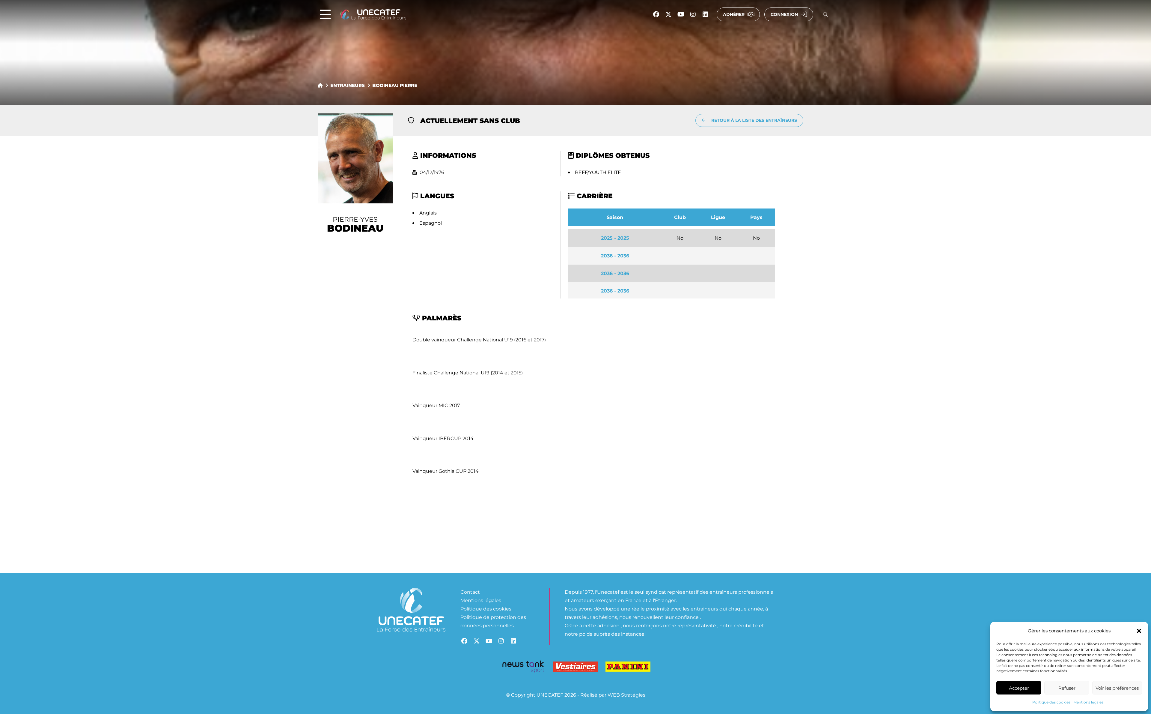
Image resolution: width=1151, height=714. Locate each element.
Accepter (1019, 688)
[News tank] (523, 668)
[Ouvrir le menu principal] (325, 14)
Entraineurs (347, 85)
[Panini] (627, 668)
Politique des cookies (1051, 702)
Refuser (1066, 688)
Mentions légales (1088, 702)
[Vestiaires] (575, 668)
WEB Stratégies (626, 695)
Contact (470, 592)
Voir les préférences (1117, 688)
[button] (1139, 631)
